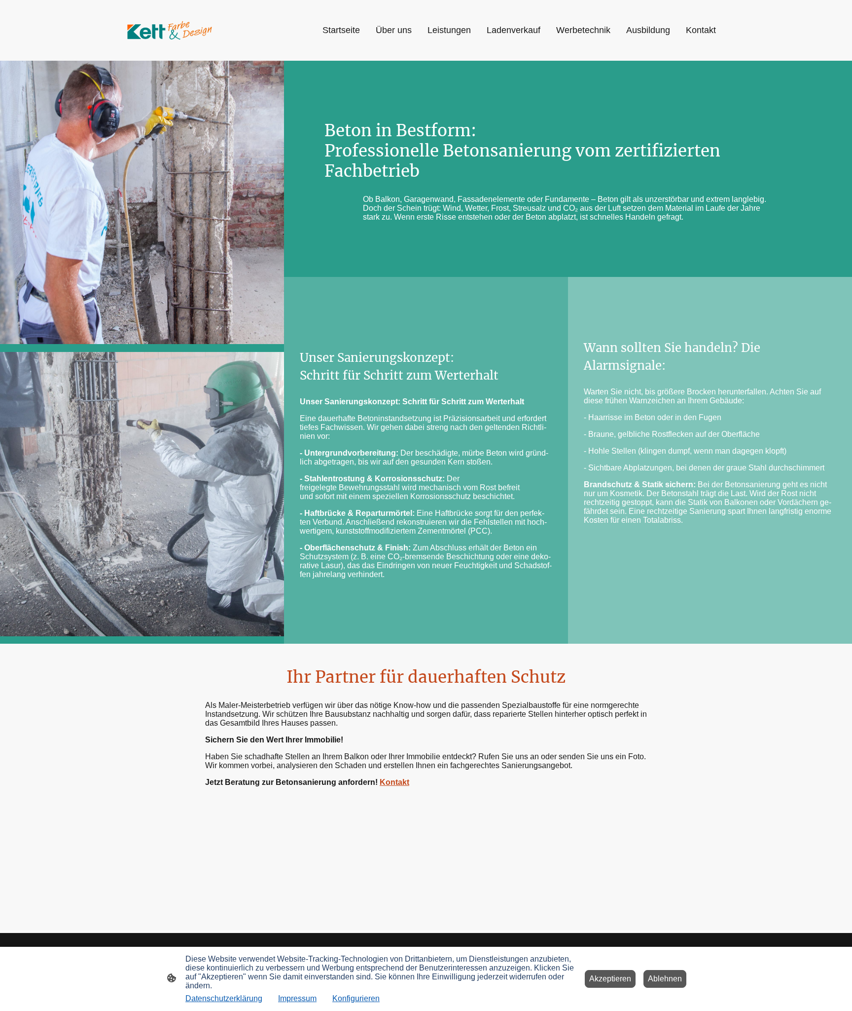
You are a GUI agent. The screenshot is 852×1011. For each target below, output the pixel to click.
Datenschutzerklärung (223, 998)
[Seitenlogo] (169, 30)
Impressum (297, 998)
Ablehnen (665, 978)
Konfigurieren (356, 998)
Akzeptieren (610, 978)
